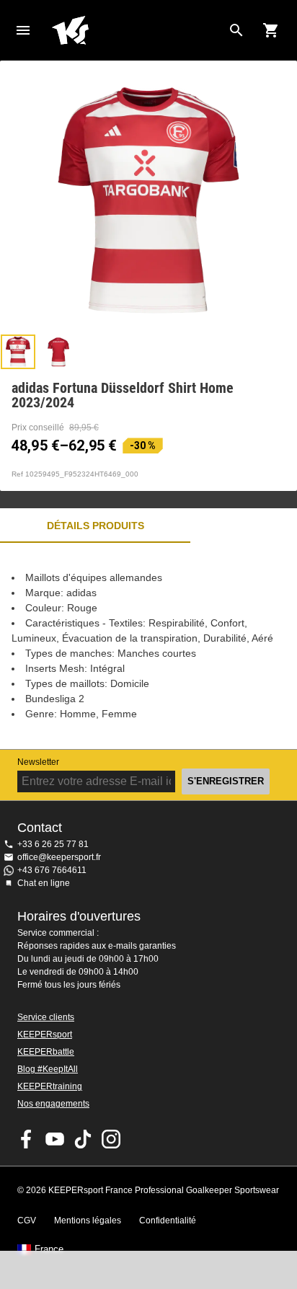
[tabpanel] (148, 646)
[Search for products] (236, 30)
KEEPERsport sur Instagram (111, 1139)
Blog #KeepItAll (47, 1069)
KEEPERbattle (45, 1052)
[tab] (18, 352)
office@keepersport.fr (59, 857)
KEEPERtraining (49, 1086)
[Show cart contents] (271, 30)
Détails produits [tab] (95, 525)
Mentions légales (87, 1220)
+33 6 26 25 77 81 (53, 844)
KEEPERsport (44, 1034)
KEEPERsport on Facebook (26, 1139)
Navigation (23, 30)
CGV (26, 1220)
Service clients (45, 1017)
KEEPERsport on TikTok (83, 1139)
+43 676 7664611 (52, 870)
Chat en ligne (43, 883)
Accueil (137, 30)
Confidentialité (167, 1220)
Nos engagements (53, 1104)
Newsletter (38, 762)
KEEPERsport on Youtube (54, 1139)
